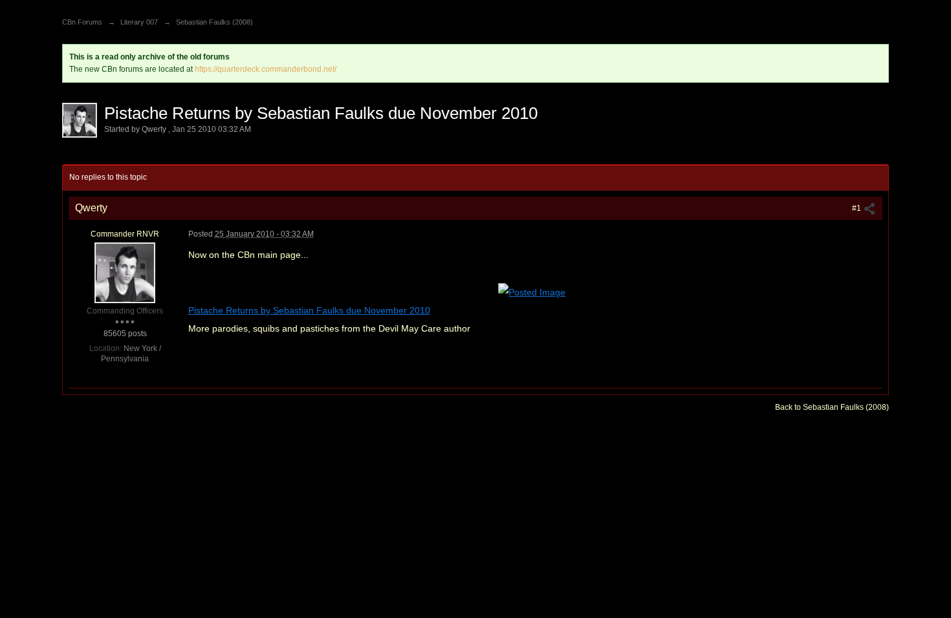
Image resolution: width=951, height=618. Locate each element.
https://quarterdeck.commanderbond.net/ (265, 69)
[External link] (531, 291)
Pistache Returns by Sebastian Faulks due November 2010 (309, 310)
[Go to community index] (76, 5)
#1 (857, 208)
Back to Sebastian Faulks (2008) (832, 407)
